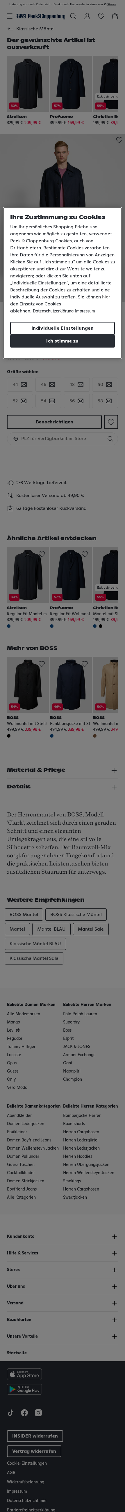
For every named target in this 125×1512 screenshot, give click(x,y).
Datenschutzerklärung (53, 311)
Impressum (85, 311)
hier (106, 297)
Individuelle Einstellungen (62, 328)
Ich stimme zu (62, 341)
